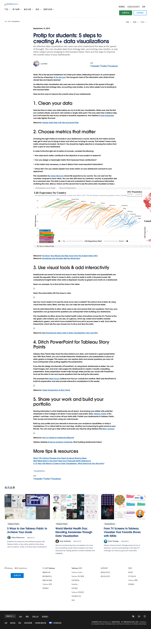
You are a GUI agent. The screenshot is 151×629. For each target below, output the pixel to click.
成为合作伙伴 (105, 576)
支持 (130, 568)
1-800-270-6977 (133, 7)
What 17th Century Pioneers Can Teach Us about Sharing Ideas (60, 458)
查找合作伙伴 (105, 572)
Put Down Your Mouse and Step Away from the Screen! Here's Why (70, 256)
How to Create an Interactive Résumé (58, 437)
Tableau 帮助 (133, 580)
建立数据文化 (47, 576)
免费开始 (125, 13)
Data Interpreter (107, 115)
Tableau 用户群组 (78, 576)
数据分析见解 (47, 580)
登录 (143, 7)
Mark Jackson (108, 429)
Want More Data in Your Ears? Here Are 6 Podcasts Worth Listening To (62, 461)
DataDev (75, 584)
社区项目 (75, 588)
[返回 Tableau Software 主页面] (13, 3)
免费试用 (17, 575)
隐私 (19, 623)
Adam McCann (57, 176)
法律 (6, 623)
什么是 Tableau (49, 568)
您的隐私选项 (57, 623)
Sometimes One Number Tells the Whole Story (61, 258)
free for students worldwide (61, 442)
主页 (6, 21)
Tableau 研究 (47, 584)
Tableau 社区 (77, 568)
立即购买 (140, 13)
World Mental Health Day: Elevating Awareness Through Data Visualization (73, 532)
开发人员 (35, 617)
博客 (9, 21)
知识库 (130, 572)
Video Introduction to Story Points (56, 390)
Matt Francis (54, 378)
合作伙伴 (104, 568)
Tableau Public (100, 414)
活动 (73, 600)
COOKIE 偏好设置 (40, 623)
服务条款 (12, 623)
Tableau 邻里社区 (78, 592)
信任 (20, 617)
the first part (60, 77)
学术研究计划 (76, 596)
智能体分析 (46, 572)
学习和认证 (132, 576)
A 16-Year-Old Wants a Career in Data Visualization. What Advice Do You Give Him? (68, 463)
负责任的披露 (28, 623)
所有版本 (131, 584)
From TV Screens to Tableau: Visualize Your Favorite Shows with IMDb (122, 532)
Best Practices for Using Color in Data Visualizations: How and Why (70, 333)
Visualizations (16, 21)
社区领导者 (75, 580)
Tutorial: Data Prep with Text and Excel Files (60, 122)
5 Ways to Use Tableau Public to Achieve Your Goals (27, 530)
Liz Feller (44, 64)
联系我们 (122, 7)
